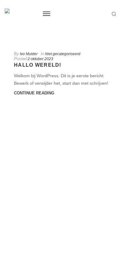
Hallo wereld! (37, 65)
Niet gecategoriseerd (62, 54)
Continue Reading (34, 93)
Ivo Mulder (29, 54)
